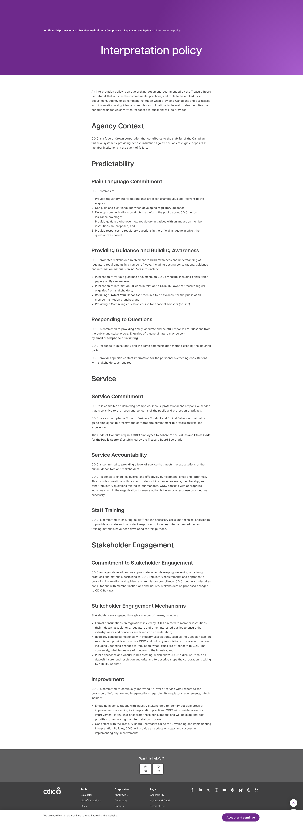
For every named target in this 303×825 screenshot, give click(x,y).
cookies (57, 815)
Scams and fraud (160, 800)
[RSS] (257, 790)
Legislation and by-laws (138, 30)
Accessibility (157, 794)
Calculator (86, 794)
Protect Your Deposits (124, 295)
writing (133, 338)
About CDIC (121, 794)
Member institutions (91, 30)
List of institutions (91, 800)
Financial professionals (62, 30)
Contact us (121, 800)
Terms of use (157, 806)
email (99, 338)
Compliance (114, 30)
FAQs (84, 806)
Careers (119, 806)
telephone (114, 338)
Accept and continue (241, 817)
